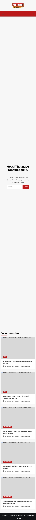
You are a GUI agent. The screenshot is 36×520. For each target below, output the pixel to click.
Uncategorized (7, 426)
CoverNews (26, 515)
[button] (3, 13)
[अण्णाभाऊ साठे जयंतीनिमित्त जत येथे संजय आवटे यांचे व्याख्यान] (18, 453)
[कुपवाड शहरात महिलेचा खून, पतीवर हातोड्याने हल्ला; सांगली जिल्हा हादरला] (18, 488)
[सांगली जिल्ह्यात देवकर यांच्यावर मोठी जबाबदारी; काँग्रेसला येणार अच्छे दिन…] (18, 383)
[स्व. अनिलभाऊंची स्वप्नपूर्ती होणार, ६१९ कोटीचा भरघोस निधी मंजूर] (18, 348)
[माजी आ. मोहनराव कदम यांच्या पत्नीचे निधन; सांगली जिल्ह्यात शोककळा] (18, 418)
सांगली (5, 356)
